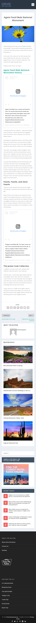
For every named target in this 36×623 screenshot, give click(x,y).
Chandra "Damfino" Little (21, 260)
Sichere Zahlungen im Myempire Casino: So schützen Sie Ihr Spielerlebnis (20, 517)
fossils (24, 46)
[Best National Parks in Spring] (18, 354)
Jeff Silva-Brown (19, 125)
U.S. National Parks (7, 583)
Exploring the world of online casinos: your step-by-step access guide (20, 524)
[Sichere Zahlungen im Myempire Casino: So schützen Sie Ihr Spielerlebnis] (6, 518)
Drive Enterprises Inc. (13, 617)
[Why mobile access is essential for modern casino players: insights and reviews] (6, 510)
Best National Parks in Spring (13, 365)
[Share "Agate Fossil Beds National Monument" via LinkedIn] (21, 307)
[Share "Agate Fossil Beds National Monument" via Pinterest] (18, 307)
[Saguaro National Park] (18, 430)
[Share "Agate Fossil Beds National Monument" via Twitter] (11, 307)
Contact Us (5, 546)
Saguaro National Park (11, 443)
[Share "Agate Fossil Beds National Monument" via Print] (28, 307)
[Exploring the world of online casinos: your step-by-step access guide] (6, 525)
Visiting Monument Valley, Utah (14, 418)
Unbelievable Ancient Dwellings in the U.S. (17, 390)
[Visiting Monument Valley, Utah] (18, 405)
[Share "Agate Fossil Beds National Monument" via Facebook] (8, 307)
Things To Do (6, 595)
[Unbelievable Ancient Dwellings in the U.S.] (18, 378)
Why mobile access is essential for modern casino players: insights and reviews (19, 510)
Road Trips (5, 607)
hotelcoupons (21, 330)
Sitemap (4, 550)
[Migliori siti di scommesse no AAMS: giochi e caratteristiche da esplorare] (6, 496)
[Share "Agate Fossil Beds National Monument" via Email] (24, 307)
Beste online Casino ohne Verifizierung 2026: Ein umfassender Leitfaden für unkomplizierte (20, 503)
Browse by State (6, 587)
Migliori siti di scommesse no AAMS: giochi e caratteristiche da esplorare (19, 495)
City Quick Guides (7, 591)
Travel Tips (5, 599)
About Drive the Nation (8, 542)
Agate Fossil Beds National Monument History (16, 71)
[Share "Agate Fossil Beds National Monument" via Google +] (14, 307)
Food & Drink (5, 603)
